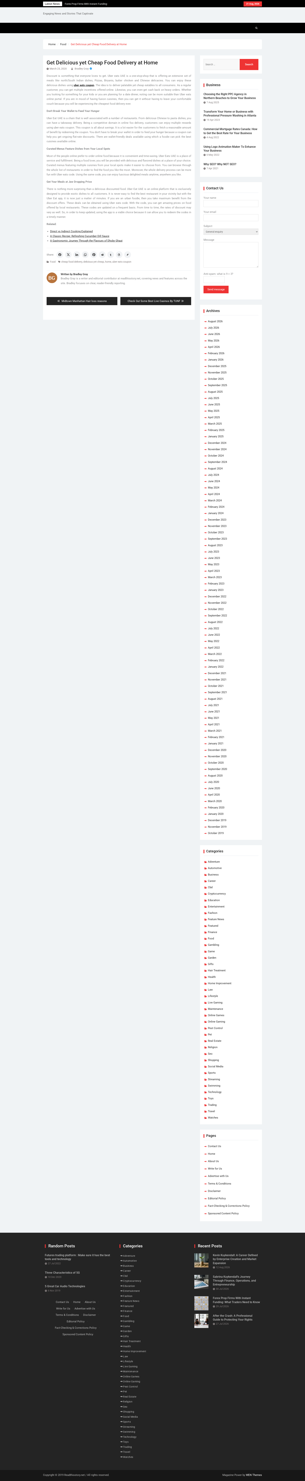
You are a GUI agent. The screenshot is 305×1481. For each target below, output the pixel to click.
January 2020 (215, 814)
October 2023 (216, 532)
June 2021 (214, 711)
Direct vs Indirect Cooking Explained (71, 231)
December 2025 (217, 366)
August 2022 (215, 622)
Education (214, 900)
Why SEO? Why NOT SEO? (220, 164)
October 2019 (216, 833)
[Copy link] (127, 254)
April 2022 (214, 647)
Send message (216, 289)
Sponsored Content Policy (223, 1213)
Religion (212, 1047)
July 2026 (213, 327)
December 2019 (217, 820)
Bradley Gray (82, 68)
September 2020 (217, 769)
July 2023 (213, 551)
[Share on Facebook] (59, 254)
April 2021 (214, 724)
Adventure (214, 861)
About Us (213, 1161)
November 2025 (217, 372)
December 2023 (217, 519)
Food (53, 261)
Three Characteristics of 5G (62, 1272)
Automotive (215, 868)
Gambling (213, 944)
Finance (212, 932)
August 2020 (215, 775)
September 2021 (217, 692)
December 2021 (217, 673)
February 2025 (216, 430)
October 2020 (216, 762)
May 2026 (213, 340)
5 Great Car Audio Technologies (65, 1286)
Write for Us (215, 1168)
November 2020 (217, 756)
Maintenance (215, 1009)
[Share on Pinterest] (93, 254)
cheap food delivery (71, 261)
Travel (211, 1111)
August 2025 (215, 391)
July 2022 (213, 628)
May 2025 (213, 410)
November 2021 (217, 679)
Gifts (211, 964)
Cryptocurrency (217, 893)
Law (210, 989)
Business (213, 874)
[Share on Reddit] (102, 254)
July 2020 (213, 782)
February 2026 (216, 353)
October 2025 (216, 378)
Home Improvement (219, 983)
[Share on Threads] (119, 254)
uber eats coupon (121, 261)
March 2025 (215, 423)
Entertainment (216, 906)
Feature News (216, 919)
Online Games (216, 1015)
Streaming (214, 1079)
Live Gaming (215, 1002)
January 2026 (215, 359)
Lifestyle (213, 996)
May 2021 (213, 717)
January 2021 (215, 743)
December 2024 (217, 443)
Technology (215, 1092)
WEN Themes (254, 1475)
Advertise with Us (218, 1176)
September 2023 (217, 538)
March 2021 (215, 730)
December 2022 (217, 596)
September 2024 (217, 462)
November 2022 (217, 602)
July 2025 (213, 398)
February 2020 (216, 807)
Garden (212, 957)
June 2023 (214, 558)
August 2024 (215, 468)
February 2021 (216, 737)
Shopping (213, 1060)
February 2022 (216, 660)
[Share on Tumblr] (110, 254)
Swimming (214, 1085)
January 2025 (215, 436)
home (108, 261)
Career (212, 881)
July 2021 (213, 705)
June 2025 (214, 404)
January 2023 (215, 590)
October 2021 (216, 686)
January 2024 (215, 513)
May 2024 (213, 487)
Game (211, 951)
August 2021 (215, 698)
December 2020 (217, 750)
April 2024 (214, 494)
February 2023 (216, 583)
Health (212, 977)
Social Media (215, 1066)
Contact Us (214, 1146)
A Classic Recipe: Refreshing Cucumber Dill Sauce (79, 236)
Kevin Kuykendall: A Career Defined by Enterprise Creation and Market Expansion (235, 1259)
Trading (212, 1105)
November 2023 (217, 526)
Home (211, 1153)
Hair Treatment (217, 970)
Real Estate (214, 1040)
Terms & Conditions (219, 1183)
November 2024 (217, 449)
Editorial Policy (217, 1198)
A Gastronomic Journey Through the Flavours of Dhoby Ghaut (86, 240)
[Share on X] (68, 254)
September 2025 (217, 385)
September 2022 (217, 615)
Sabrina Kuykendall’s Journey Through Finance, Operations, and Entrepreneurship (234, 1280)
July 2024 (213, 474)
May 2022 (213, 641)
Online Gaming (216, 1021)
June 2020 (214, 788)
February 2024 (216, 506)
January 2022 (215, 666)
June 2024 (214, 481)
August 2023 (215, 545)
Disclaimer (214, 1191)
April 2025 (214, 417)
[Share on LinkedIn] (76, 254)
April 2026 (214, 347)
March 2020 (215, 801)
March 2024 (215, 500)
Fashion (212, 913)
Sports (212, 1072)
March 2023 (215, 577)
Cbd (210, 887)
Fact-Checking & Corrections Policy (229, 1205)
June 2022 (214, 634)
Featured (213, 925)
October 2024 (216, 455)
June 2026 (214, 334)
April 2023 (214, 570)
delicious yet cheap (93, 261)
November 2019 (217, 826)
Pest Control (215, 1028)
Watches (213, 1117)
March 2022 (215, 654)
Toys (211, 1098)
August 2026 (215, 321)
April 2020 (214, 794)
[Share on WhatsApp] (85, 254)
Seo (210, 1053)
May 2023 (213, 564)
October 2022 (216, 609)
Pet (210, 1034)
